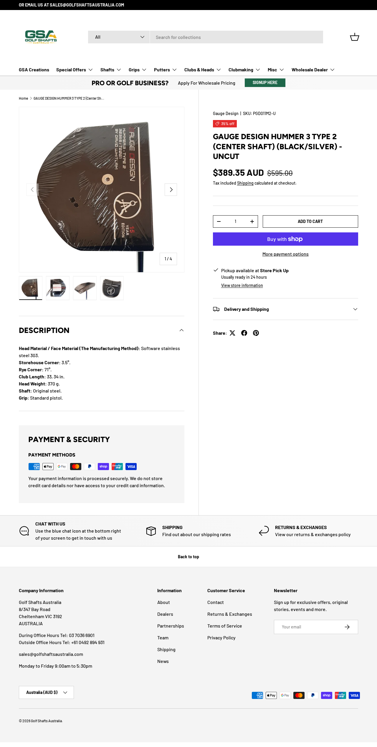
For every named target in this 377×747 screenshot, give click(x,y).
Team (162, 637)
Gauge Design (226, 113)
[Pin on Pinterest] (256, 333)
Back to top (188, 556)
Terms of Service (224, 625)
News (163, 661)
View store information (242, 285)
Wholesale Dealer (310, 69)
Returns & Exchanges (229, 614)
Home (23, 98)
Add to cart (310, 221)
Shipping (245, 182)
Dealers (165, 614)
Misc (272, 69)
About (163, 602)
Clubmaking (241, 69)
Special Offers (71, 69)
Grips (134, 69)
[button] (354, 36)
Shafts (107, 69)
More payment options (285, 254)
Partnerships (170, 625)
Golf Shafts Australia (46, 721)
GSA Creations (34, 69)
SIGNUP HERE (265, 82)
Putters (162, 69)
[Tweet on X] (232, 333)
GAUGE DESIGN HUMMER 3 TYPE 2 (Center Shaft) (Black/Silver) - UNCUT (69, 98)
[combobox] (205, 37)
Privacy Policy (221, 637)
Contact (215, 602)
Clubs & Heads (199, 69)
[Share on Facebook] (244, 333)
